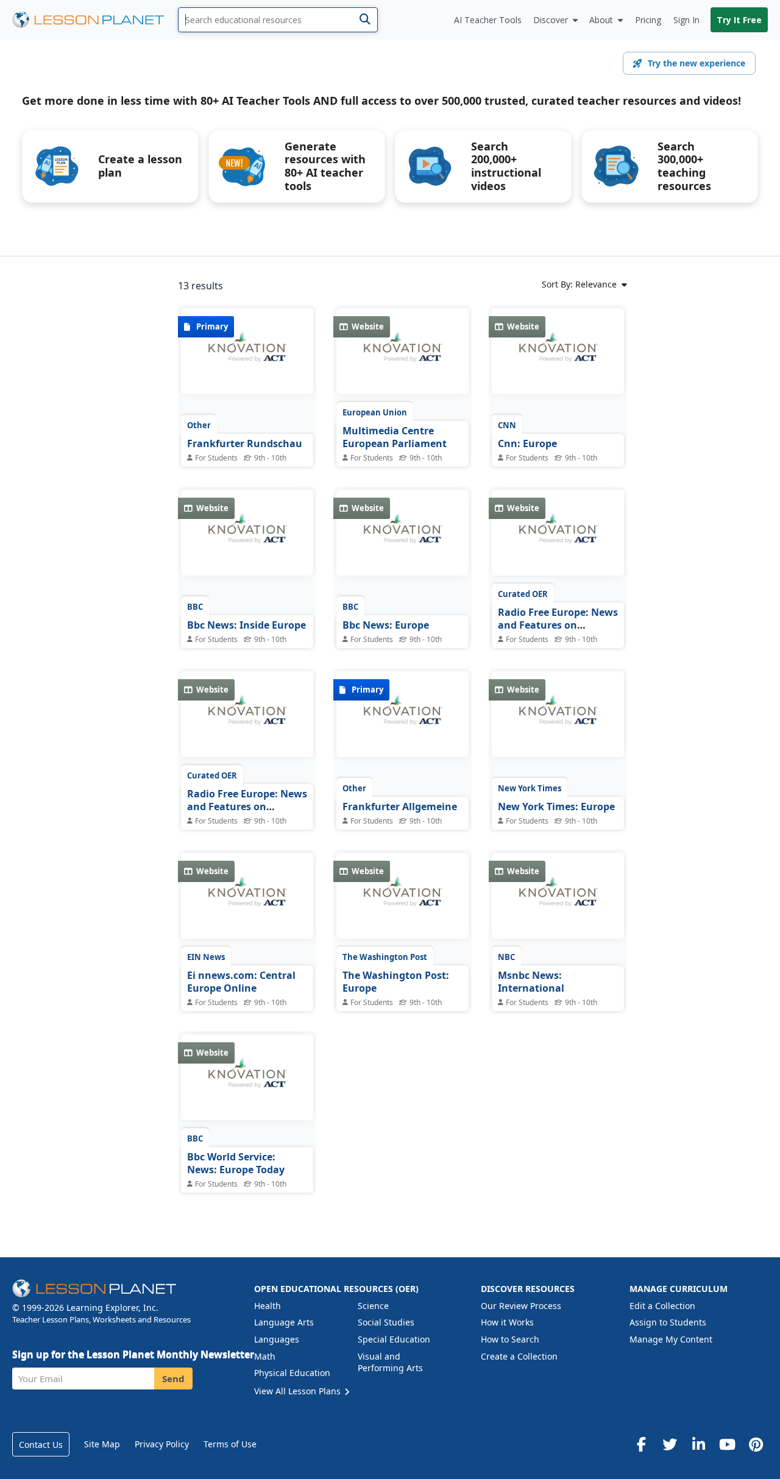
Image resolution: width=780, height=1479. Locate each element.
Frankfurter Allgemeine (399, 806)
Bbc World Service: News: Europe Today (236, 1163)
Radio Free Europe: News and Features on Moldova (558, 625)
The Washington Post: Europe (395, 982)
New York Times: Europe (556, 806)
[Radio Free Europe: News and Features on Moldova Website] (558, 541)
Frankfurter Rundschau (244, 443)
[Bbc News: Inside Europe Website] (247, 541)
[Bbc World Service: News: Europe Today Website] (247, 1086)
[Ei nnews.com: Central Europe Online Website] (247, 904)
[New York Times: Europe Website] (558, 723)
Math (264, 1356)
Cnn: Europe (527, 443)
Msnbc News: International (531, 982)
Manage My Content (670, 1339)
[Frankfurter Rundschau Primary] (247, 360)
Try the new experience (696, 63)
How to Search (510, 1339)
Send (173, 1378)
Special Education (394, 1339)
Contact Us (41, 1444)
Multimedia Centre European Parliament (394, 437)
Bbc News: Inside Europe (246, 625)
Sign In (686, 20)
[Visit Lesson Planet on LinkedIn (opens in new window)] (698, 1444)
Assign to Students (667, 1322)
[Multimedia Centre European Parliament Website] (402, 360)
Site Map (102, 1444)
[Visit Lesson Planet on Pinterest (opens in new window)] (755, 1444)
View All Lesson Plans (298, 1391)
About (601, 20)
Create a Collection (519, 1356)
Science (373, 1305)
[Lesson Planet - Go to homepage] (95, 20)
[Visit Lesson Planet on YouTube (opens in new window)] (727, 1444)
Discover (550, 20)
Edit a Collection (662, 1305)
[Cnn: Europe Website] (558, 360)
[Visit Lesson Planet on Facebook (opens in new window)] (641, 1444)
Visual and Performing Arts (390, 1362)
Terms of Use (230, 1444)
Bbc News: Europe (385, 625)
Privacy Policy (162, 1444)
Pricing (648, 20)
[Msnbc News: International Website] (558, 904)
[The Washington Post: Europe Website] (402, 904)
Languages (276, 1339)
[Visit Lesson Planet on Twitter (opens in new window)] (670, 1444)
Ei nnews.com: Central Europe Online (241, 982)
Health (267, 1305)
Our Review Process (521, 1305)
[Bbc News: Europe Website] (402, 541)
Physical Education (292, 1372)
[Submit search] (365, 19)
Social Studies (386, 1322)
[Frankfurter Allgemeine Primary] (402, 723)
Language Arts (284, 1322)
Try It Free (739, 20)
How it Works (507, 1322)
